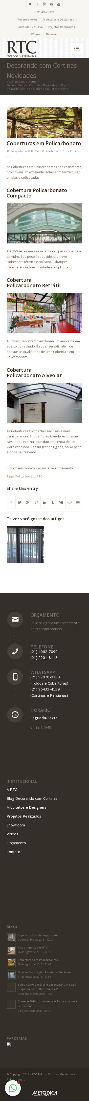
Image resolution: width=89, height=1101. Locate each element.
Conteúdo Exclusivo (30, 27)
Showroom (52, 34)
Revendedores (27, 19)
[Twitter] (30, 4)
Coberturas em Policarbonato (44, 143)
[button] (13, 1088)
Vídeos (35, 34)
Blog (63, 85)
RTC (39, 476)
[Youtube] (58, 4)
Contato (13, 851)
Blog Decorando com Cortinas (32, 798)
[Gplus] (44, 4)
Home (32, 81)
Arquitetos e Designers (58, 19)
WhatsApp (42, 672)
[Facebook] (37, 4)
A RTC (12, 789)
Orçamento (45, 615)
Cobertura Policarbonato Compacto (37, 193)
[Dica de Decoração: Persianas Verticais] (25, 544)
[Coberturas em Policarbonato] (44, 122)
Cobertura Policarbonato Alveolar (34, 373)
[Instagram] (51, 4)
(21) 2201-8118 (44, 657)
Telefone (42, 647)
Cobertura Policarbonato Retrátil (34, 283)
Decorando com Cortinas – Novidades (32, 85)
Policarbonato (16, 89)
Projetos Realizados (61, 27)
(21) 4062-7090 (44, 12)
